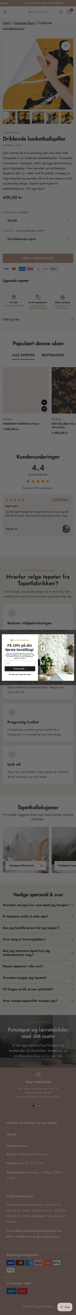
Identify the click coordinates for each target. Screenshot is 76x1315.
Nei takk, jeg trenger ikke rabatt (20, 674)
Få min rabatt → (20, 669)
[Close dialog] (71, 636)
